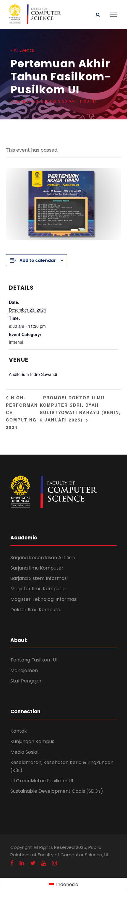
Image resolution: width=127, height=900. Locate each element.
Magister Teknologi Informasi (43, 599)
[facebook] (12, 863)
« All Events (22, 50)
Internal (16, 342)
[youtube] (43, 863)
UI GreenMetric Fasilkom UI (41, 780)
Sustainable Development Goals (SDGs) (56, 791)
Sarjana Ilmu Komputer (37, 568)
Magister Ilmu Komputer (38, 588)
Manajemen (24, 670)
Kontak (18, 731)
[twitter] (32, 863)
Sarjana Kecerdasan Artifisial (43, 557)
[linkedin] (21, 863)
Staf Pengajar (26, 680)
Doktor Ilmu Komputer (36, 609)
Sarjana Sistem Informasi (39, 578)
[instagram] (54, 863)
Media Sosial (24, 752)
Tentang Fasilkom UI (33, 659)
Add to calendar (37, 260)
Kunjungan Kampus (32, 741)
